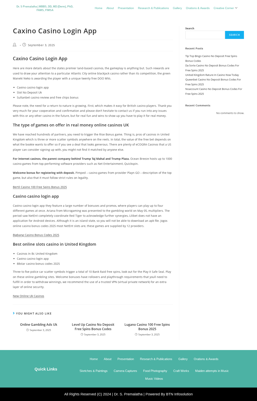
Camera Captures (125, 371)
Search (189, 28)
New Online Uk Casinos (28, 296)
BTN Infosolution (179, 394)
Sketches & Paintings (94, 371)
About (110, 8)
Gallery (177, 8)
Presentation (126, 8)
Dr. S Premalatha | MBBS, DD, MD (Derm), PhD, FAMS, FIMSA (44, 8)
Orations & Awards (198, 8)
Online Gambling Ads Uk (38, 324)
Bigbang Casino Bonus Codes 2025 (36, 235)
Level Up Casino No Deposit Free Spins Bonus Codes (93, 326)
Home (98, 8)
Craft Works (181, 371)
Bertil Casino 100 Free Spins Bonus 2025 (40, 187)
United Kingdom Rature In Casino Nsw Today (212, 75)
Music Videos (154, 378)
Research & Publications (153, 8)
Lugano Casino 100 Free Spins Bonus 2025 (147, 326)
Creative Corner (224, 8)
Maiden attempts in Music (212, 371)
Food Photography (155, 371)
